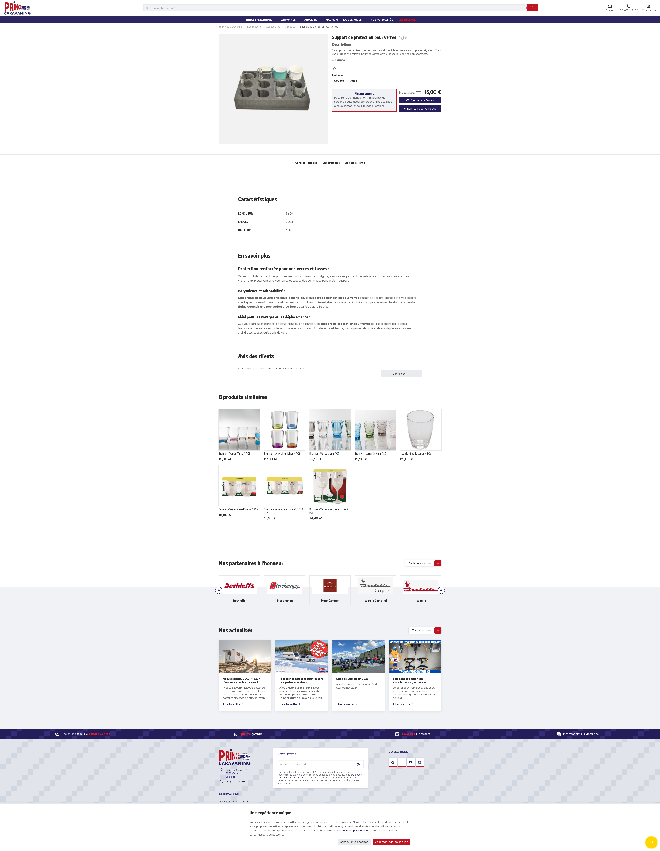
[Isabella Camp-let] (330, 586)
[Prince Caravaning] (17, 8)
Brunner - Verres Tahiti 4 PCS (234, 453)
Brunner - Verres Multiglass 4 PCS (282, 453)
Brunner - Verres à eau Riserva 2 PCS (238, 509)
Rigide (353, 80)
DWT (420, 600)
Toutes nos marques (420, 563)
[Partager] (334, 69)
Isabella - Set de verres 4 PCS (416, 453)
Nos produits (254, 26)
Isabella (375, 600)
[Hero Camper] (284, 586)
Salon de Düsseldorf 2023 (352, 678)
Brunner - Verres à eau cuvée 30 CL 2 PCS (283, 511)
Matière (338, 75)
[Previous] (218, 590)
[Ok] (359, 764)
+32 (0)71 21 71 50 (235, 781)
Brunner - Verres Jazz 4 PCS (324, 453)
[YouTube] (411, 762)
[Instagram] (420, 762)
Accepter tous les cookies (391, 841)
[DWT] (420, 586)
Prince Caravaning (232, 26)
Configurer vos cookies (354, 841)
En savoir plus (331, 163)
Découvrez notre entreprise (234, 800)
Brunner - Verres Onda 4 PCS (370, 453)
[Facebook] (393, 762)
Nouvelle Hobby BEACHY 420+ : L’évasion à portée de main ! (242, 680)
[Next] (441, 590)
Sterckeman (239, 600)
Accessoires (273, 26)
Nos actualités (235, 630)
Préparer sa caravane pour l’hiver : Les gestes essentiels (301, 680)
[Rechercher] (533, 7)
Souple (339, 80)
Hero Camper (284, 600)
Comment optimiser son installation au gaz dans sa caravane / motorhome (409, 680)
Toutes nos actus (421, 630)
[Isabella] (375, 586)
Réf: (334, 59)
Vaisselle (290, 26)
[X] (402, 762)
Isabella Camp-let (330, 600)
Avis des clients (355, 163)
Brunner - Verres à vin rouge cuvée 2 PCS (328, 511)
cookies (395, 822)
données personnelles (355, 830)
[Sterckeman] (239, 586)
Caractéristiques (306, 163)
